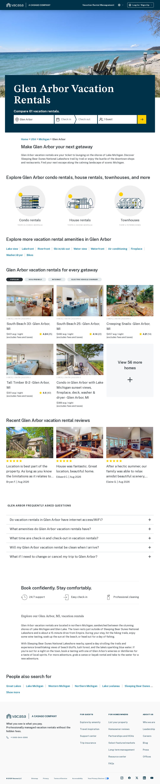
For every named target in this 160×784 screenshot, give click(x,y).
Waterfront (97, 248)
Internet (56, 279)
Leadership (149, 729)
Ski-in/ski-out (62, 248)
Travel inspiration (89, 729)
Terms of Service (60, 778)
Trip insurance (88, 743)
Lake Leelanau (111, 686)
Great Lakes (13, 686)
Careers (147, 736)
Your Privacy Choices (96, 778)
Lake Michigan (34, 686)
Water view (80, 248)
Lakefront (28, 248)
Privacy (46, 778)
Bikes (30, 255)
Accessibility (77, 778)
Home (24, 139)
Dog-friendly (35, 279)
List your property (118, 722)
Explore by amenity (90, 722)
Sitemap (34, 778)
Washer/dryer (14, 255)
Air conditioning (117, 248)
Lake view (12, 248)
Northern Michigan (86, 686)
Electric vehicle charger (84, 279)
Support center (88, 736)
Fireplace (136, 248)
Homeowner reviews (119, 729)
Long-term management (121, 750)
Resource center (117, 756)
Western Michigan (59, 686)
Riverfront (44, 248)
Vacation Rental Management (98, 5)
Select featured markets (121, 743)
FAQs (111, 763)
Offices (147, 756)
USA (33, 139)
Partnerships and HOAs (121, 736)
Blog (145, 743)
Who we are (149, 722)
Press (146, 750)
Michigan (44, 139)
